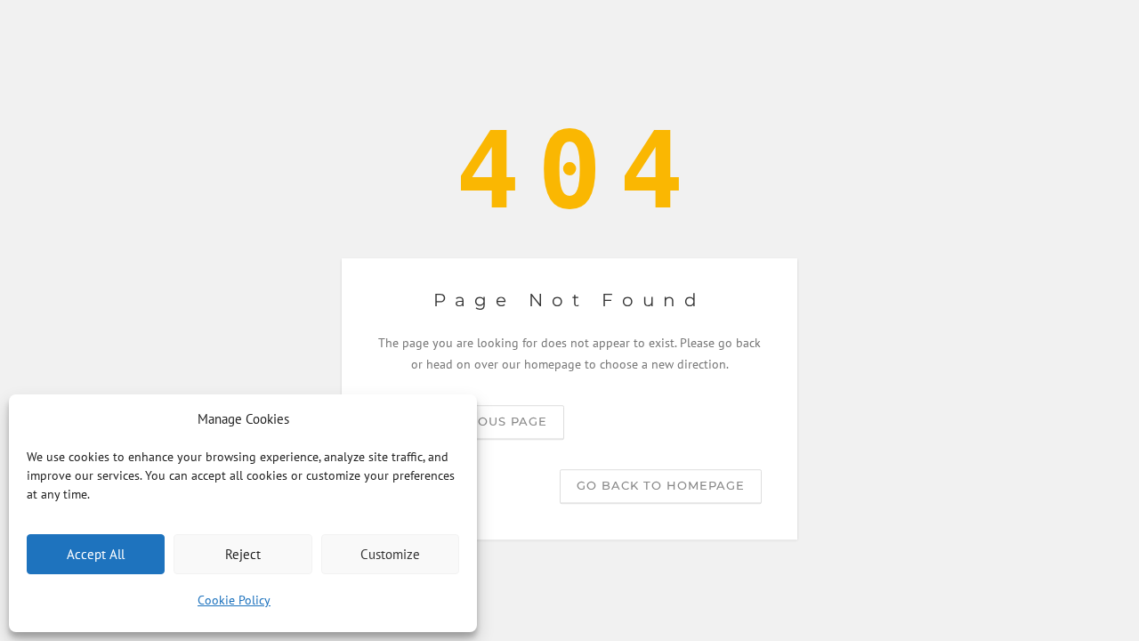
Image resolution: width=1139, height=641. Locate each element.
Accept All (96, 554)
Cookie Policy (234, 600)
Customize (390, 554)
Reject (243, 554)
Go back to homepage (661, 485)
